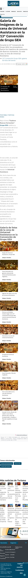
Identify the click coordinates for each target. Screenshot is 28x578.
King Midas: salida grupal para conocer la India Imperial (3, 514)
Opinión (7, 554)
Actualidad (3, 547)
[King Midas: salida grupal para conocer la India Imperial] (2, 505)
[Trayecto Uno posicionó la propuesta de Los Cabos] (10, 483)
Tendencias (8, 549)
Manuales (13, 11)
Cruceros (7, 552)
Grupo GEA (4, 125)
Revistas (7, 557)
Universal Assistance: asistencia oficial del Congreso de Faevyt (12, 514)
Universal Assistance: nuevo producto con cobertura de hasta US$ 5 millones (19, 516)
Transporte (8, 547)
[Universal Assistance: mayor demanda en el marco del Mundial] (25, 483)
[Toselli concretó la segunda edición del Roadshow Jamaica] (2, 483)
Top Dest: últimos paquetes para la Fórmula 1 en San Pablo (18, 494)
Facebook (12, 549)
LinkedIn (12, 554)
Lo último (8, 11)
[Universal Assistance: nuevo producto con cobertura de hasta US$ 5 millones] (17, 505)
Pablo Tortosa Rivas (7, 116)
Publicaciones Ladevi (18, 547)
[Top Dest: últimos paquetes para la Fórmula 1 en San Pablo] (17, 483)
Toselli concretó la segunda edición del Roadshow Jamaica (3, 493)
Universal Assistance (6, 463)
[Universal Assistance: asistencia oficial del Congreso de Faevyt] (10, 505)
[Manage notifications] (24, 575)
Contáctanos (19, 570)
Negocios (19, 11)
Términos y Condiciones (6, 576)
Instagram (12, 552)
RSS (21, 573)
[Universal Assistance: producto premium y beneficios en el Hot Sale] (25, 505)
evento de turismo (6, 466)
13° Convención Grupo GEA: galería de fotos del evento (14, 59)
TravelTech (3, 558)
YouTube (12, 557)
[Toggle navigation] (3, 9)
